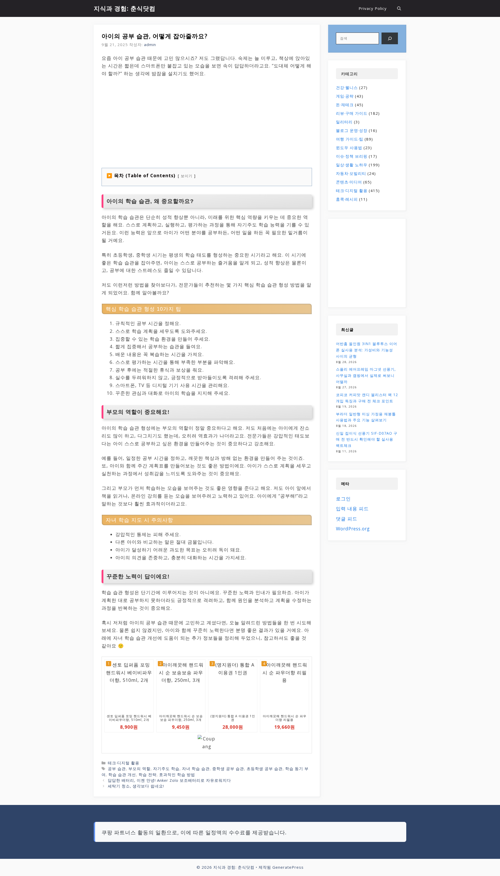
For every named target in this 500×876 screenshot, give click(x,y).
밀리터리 (344, 121)
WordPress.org (353, 528)
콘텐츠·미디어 (349, 182)
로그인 (343, 499)
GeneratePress (288, 867)
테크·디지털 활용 (123, 762)
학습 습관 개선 (122, 774)
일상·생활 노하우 (351, 164)
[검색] (390, 38)
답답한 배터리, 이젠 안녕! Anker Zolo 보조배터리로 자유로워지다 (169, 780)
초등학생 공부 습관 (265, 768)
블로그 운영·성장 (351, 130)
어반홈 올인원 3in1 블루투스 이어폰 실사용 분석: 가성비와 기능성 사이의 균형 (366, 350)
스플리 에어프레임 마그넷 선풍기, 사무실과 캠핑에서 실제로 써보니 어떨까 (366, 375)
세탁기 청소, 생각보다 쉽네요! (136, 786)
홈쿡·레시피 (347, 199)
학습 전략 (148, 774)
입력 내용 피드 (352, 508)
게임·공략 (345, 96)
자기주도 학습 (166, 768)
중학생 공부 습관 (228, 768)
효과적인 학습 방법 (177, 774)
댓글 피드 (346, 519)
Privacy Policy (373, 8)
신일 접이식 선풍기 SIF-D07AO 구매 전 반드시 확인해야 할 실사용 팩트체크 (366, 439)
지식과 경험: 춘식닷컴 (124, 8)
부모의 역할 (139, 768)
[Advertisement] (159, 120)
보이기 (186, 175)
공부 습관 (117, 768)
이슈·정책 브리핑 (351, 156)
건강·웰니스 (347, 87)
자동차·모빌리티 (351, 173)
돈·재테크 (345, 104)
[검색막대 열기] (399, 8)
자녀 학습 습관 (196, 768)
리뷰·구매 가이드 (351, 113)
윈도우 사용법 (349, 147)
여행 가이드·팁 (349, 139)
